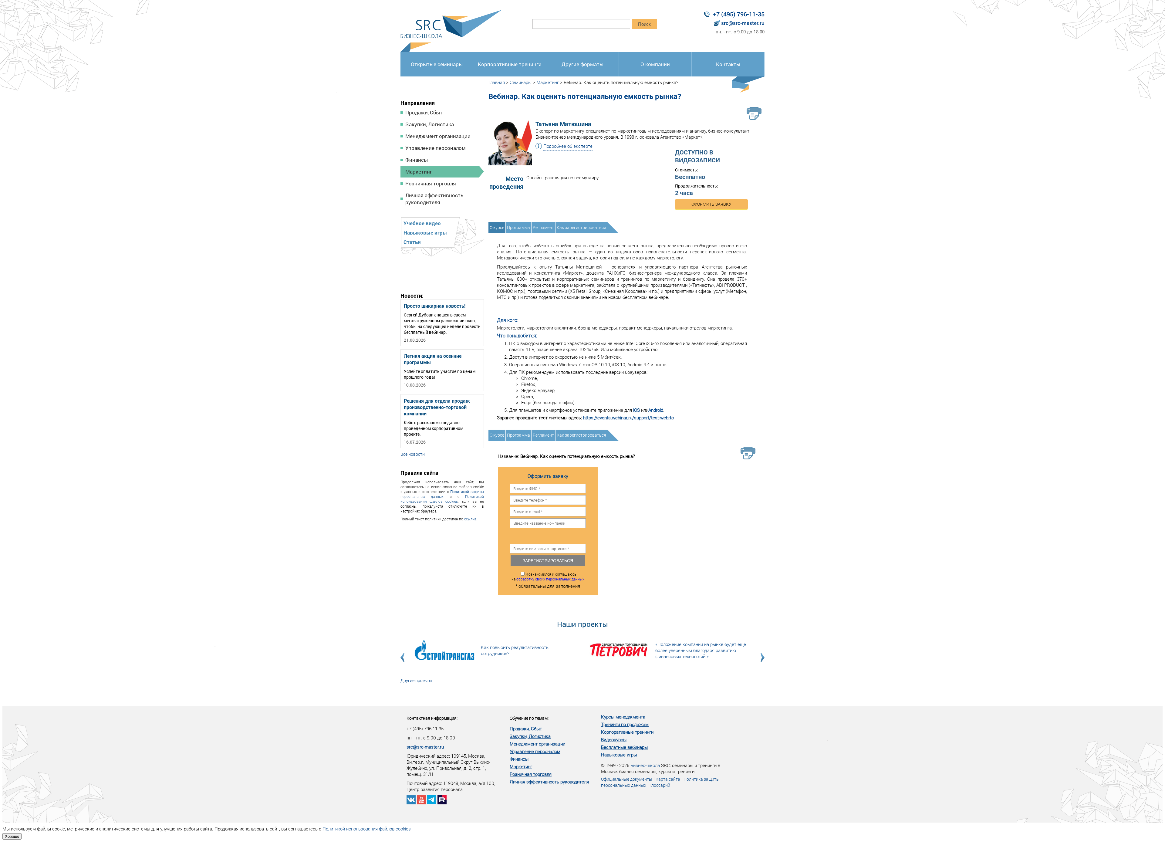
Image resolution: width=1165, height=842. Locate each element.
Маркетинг (418, 171)
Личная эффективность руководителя (434, 199)
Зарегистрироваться (548, 560)
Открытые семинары (437, 64)
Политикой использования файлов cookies (442, 499)
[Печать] (754, 113)
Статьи (412, 241)
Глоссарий (660, 785)
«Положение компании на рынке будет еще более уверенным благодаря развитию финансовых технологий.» (700, 650)
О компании (655, 64)
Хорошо (12, 836)
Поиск (644, 24)
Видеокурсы (613, 739)
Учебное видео (422, 223)
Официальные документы (626, 779)
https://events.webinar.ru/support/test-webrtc (628, 417)
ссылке (470, 518)
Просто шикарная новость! (434, 306)
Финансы (416, 159)
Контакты (728, 64)
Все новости (412, 454)
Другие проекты (416, 680)
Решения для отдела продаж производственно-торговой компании (437, 407)
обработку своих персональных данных (550, 579)
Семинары (521, 82)
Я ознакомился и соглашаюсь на (548, 576)
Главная (496, 82)
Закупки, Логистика (429, 124)
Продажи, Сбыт (424, 112)
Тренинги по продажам (625, 724)
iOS (636, 410)
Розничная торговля (430, 183)
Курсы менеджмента (623, 717)
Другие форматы (582, 64)
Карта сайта (668, 779)
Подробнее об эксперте (568, 146)
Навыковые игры (425, 232)
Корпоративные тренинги (510, 64)
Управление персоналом (435, 147)
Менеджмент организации (438, 136)
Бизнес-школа (645, 765)
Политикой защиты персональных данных (442, 494)
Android (655, 410)
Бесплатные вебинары (624, 747)
